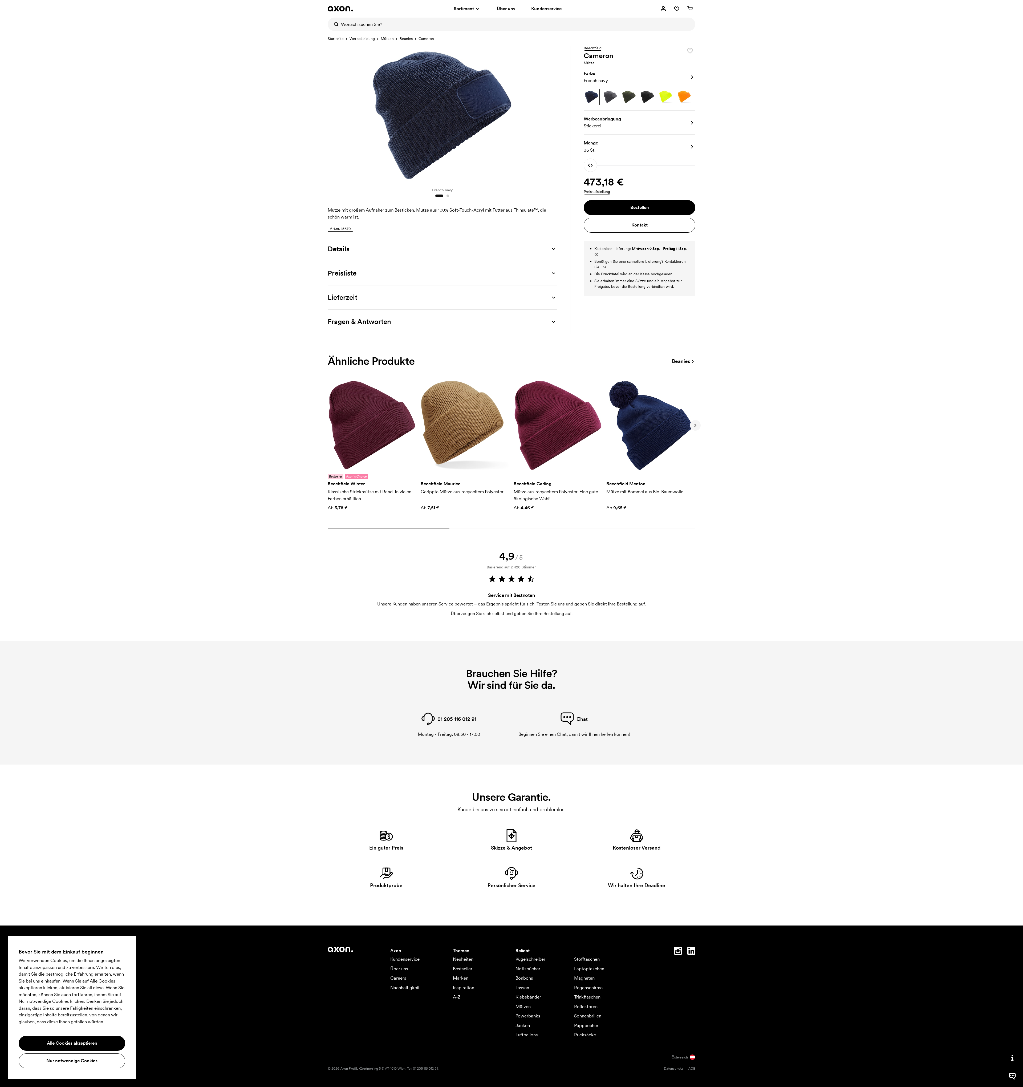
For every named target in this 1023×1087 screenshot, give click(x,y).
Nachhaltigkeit (405, 988)
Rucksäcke (585, 1035)
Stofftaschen (587, 959)
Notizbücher (527, 969)
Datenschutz (673, 1068)
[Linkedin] (691, 952)
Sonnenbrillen (587, 1016)
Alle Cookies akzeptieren (72, 1043)
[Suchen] (334, 24)
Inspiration (463, 988)
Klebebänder (528, 997)
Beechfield (593, 48)
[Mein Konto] (663, 8)
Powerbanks (527, 1016)
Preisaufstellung (597, 191)
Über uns (506, 8)
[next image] (551, 114)
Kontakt (639, 225)
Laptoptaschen (589, 969)
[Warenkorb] (690, 8)
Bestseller (462, 969)
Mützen (387, 38)
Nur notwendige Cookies (72, 1061)
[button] (639, 77)
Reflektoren (586, 1006)
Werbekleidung (362, 38)
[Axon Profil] (340, 8)
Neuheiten (463, 959)
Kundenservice (546, 8)
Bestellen (639, 207)
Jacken (522, 1025)
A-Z (457, 997)
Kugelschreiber (530, 959)
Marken (460, 978)
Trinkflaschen (587, 997)
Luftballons (526, 1035)
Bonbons (524, 978)
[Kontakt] (1012, 1058)
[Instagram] (678, 952)
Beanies (406, 38)
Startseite (336, 38)
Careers (398, 978)
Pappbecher (586, 1025)
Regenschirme (588, 988)
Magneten (584, 978)
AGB (691, 1068)
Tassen (522, 988)
